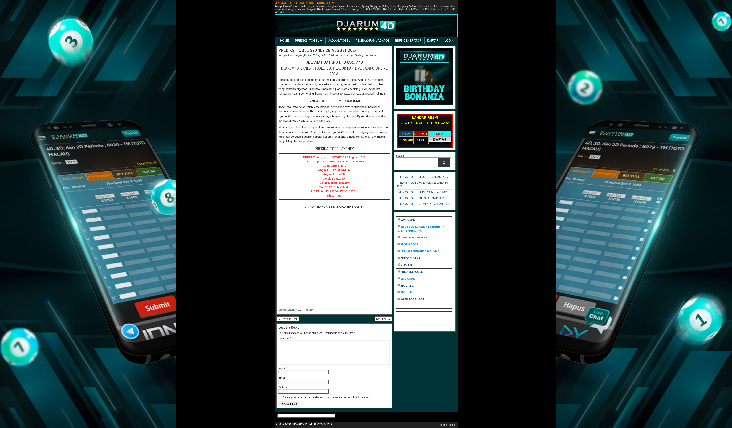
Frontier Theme (447, 424)
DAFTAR (432, 40)
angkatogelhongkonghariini (296, 55)
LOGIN (449, 40)
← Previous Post (287, 318)
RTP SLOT (407, 265)
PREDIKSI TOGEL (307, 40)
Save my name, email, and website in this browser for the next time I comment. (327, 397)
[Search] (444, 162)
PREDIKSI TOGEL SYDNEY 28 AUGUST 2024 (318, 50)
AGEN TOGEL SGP (412, 299)
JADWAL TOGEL (339, 40)
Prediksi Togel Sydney (351, 55)
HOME (284, 40)
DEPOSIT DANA (410, 258)
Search (400, 155)
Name (283, 368)
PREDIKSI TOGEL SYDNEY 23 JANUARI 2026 (423, 203)
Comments (374, 55)
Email (283, 377)
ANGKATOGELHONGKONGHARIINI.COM (305, 3)
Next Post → (383, 318)
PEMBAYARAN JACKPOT (372, 40)
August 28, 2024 (325, 55)
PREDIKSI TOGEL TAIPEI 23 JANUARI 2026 (422, 192)
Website (283, 387)
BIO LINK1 (407, 285)
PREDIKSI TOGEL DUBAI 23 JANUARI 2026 (422, 198)
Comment (285, 338)
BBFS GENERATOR (408, 40)
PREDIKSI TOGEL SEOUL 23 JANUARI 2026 (422, 177)
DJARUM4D (407, 219)
